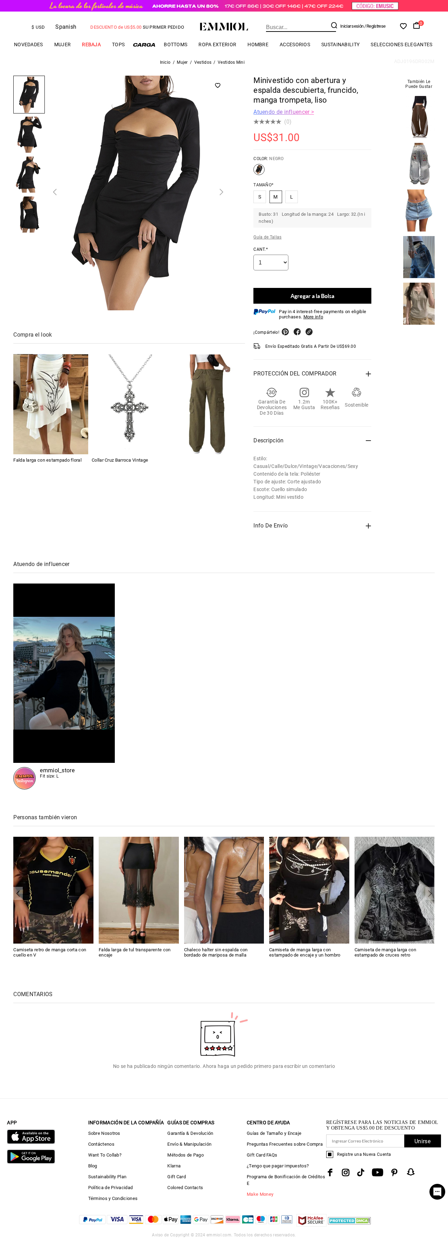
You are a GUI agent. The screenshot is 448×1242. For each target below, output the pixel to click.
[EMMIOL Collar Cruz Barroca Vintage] (129, 404)
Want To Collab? (105, 1155)
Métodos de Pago (185, 1155)
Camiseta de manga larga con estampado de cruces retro (385, 952)
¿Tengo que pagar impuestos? (278, 1165)
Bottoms (175, 44)
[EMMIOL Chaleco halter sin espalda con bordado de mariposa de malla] (224, 889)
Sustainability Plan (107, 1176)
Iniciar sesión (351, 26)
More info (313, 316)
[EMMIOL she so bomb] (64, 686)
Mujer (62, 44)
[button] (54, 192)
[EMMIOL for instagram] (346, 1172)
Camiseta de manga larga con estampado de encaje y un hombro (304, 952)
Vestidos (202, 62)
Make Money (260, 1194)
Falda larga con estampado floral (47, 460)
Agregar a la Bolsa (312, 295)
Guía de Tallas (267, 237)
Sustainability (340, 44)
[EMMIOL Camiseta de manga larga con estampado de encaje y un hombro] (309, 889)
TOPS (118, 44)
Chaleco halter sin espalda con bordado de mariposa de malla (216, 952)
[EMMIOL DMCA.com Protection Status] (349, 1224)
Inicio (165, 62)
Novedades (28, 44)
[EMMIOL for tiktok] (360, 1172)
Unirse (422, 1141)
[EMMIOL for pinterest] (394, 1172)
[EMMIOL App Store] (31, 1142)
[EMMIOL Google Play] (31, 1162)
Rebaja (91, 44)
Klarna (174, 1165)
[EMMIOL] (207, 404)
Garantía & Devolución (190, 1133)
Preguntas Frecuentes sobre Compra (285, 1144)
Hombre (257, 44)
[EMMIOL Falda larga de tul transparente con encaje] (139, 889)
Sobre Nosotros (104, 1133)
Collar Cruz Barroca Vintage (120, 460)
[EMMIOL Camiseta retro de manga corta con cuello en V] (53, 889)
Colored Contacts (185, 1187)
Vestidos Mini (231, 62)
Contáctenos (101, 1144)
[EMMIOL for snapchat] (410, 1172)
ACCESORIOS (295, 44)
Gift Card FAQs (262, 1155)
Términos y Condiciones (113, 1198)
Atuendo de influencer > (283, 112)
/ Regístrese (375, 26)
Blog (92, 1165)
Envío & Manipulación (189, 1144)
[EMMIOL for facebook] (330, 1172)
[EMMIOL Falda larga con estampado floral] (50, 404)
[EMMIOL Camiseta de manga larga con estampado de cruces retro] (395, 889)
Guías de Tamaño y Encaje (274, 1133)
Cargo (144, 45)
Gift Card (176, 1176)
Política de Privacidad (110, 1187)
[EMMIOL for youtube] (377, 1172)
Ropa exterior (217, 44)
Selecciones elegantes (401, 44)
